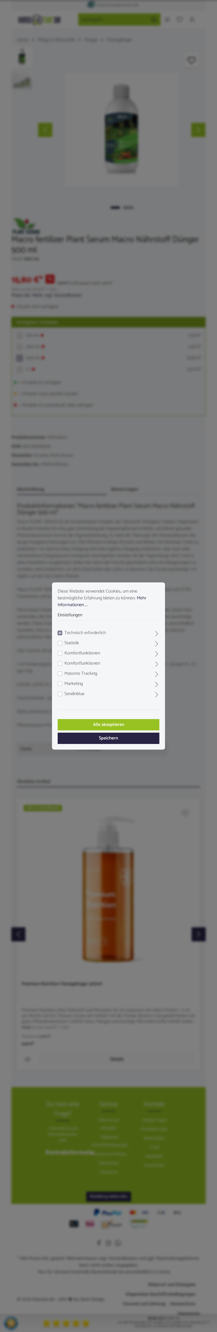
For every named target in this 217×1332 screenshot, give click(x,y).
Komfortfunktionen (82, 653)
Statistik (71, 643)
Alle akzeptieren (108, 724)
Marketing (73, 683)
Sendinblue (74, 694)
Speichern (108, 738)
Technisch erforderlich (85, 633)
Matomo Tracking (80, 673)
